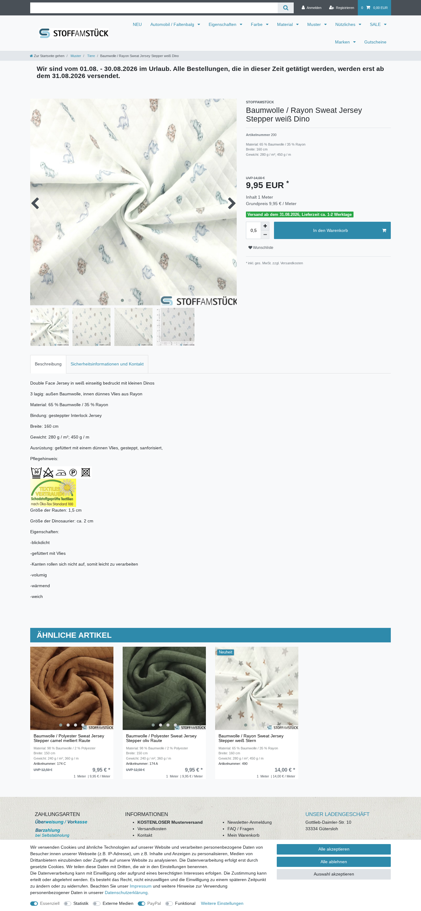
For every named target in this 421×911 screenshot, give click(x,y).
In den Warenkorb (330, 230)
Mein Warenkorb (243, 835)
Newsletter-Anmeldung (249, 822)
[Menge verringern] (265, 234)
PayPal (154, 903)
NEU (137, 24)
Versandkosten (151, 828)
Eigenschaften (223, 24)
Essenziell (49, 903)
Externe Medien (118, 903)
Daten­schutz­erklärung (126, 892)
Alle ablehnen (334, 861)
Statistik (80, 903)
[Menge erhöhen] (265, 226)
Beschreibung (48, 363)
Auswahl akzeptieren (334, 874)
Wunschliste (262, 247)
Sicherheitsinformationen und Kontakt (107, 363)
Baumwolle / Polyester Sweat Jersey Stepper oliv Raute (161, 738)
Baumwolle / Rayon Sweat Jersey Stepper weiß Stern (251, 738)
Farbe (257, 24)
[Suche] (285, 7)
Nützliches (346, 24)
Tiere (90, 56)
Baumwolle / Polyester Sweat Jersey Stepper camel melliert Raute (69, 738)
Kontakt (144, 835)
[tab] (48, 364)
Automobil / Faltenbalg (172, 24)
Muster (314, 24)
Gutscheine (375, 41)
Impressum (141, 886)
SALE (376, 24)
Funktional (185, 903)
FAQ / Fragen (240, 828)
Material (285, 24)
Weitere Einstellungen (222, 903)
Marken (343, 41)
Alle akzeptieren (333, 849)
